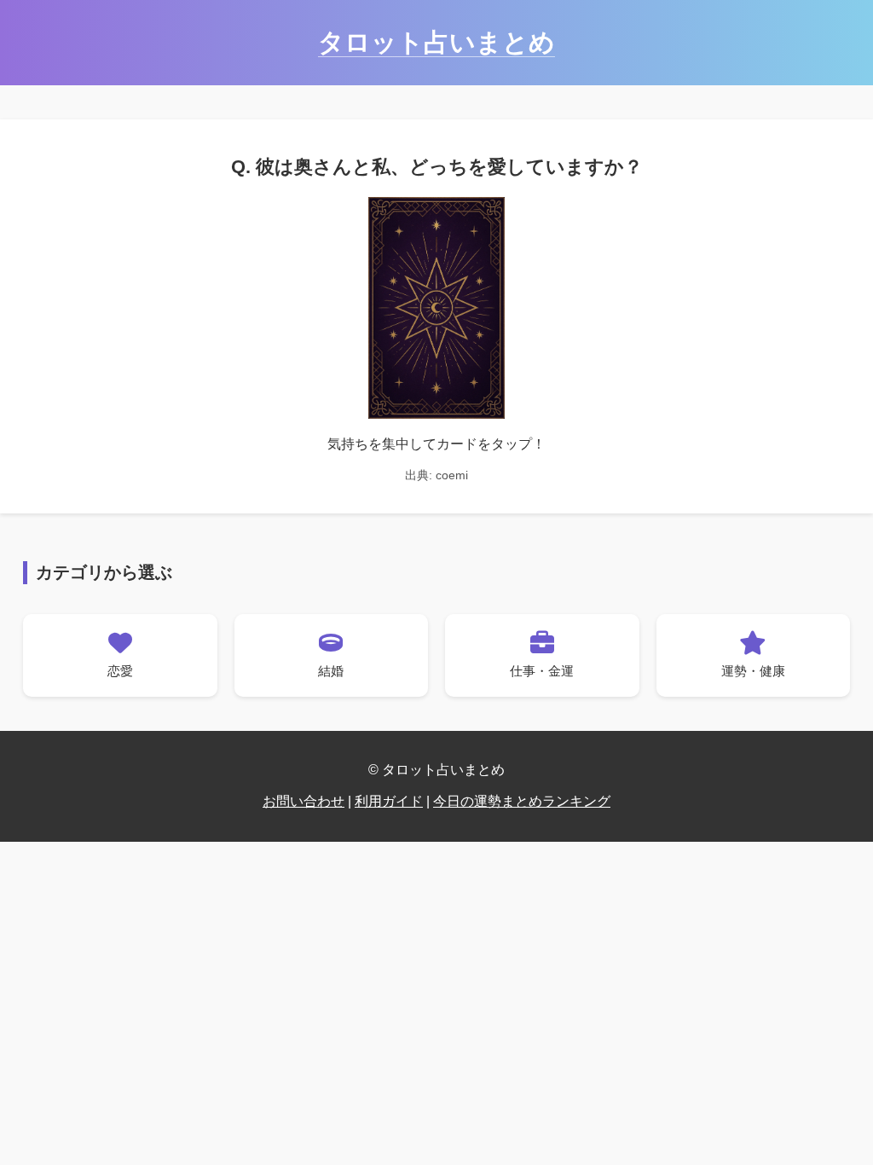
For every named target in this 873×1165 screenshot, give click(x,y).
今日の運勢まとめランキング (521, 801)
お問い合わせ (303, 801)
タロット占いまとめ (436, 42)
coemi (452, 475)
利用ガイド (389, 801)
